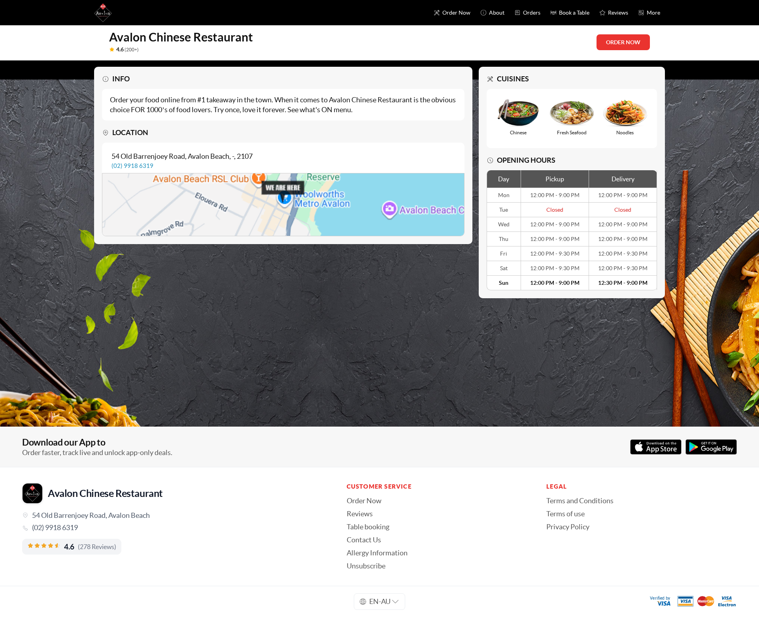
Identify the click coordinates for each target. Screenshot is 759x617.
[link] (173, 528)
